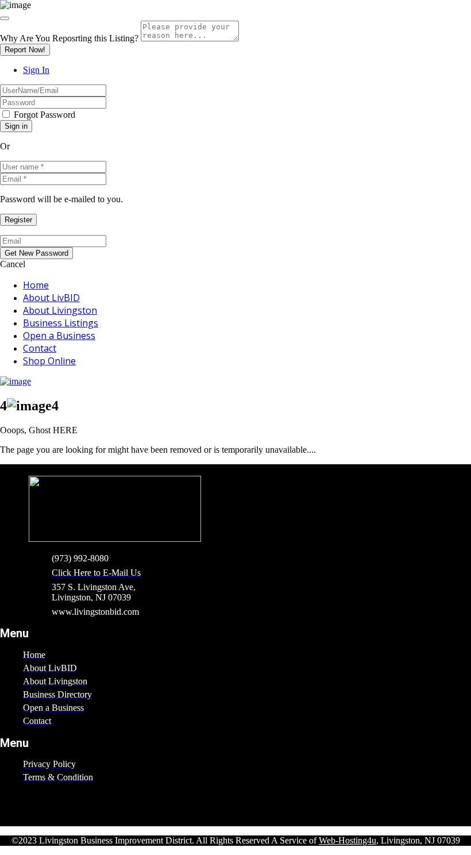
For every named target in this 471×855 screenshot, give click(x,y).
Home (36, 285)
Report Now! (25, 49)
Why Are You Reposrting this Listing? (69, 38)
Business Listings (60, 323)
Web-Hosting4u (347, 840)
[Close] (4, 18)
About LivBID (51, 297)
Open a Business (59, 335)
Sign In (36, 70)
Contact (39, 348)
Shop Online (49, 361)
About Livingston (60, 310)
